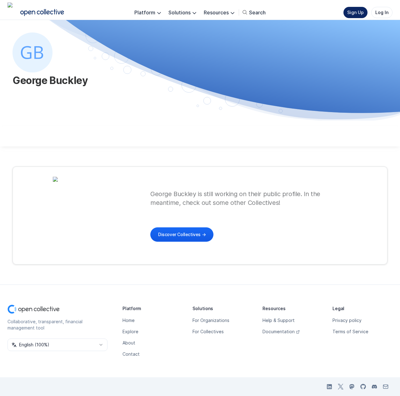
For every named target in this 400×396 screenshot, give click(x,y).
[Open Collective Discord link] (374, 386)
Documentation (278, 331)
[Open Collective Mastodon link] (352, 386)
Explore (130, 331)
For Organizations (210, 320)
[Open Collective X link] (340, 386)
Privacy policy (347, 320)
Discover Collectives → (182, 234)
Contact (131, 354)
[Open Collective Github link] (363, 386)
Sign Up (355, 12)
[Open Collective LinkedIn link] (329, 386)
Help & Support (278, 320)
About (128, 342)
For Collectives (208, 331)
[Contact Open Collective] (385, 386)
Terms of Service (350, 331)
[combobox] (58, 345)
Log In (381, 12)
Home (128, 320)
